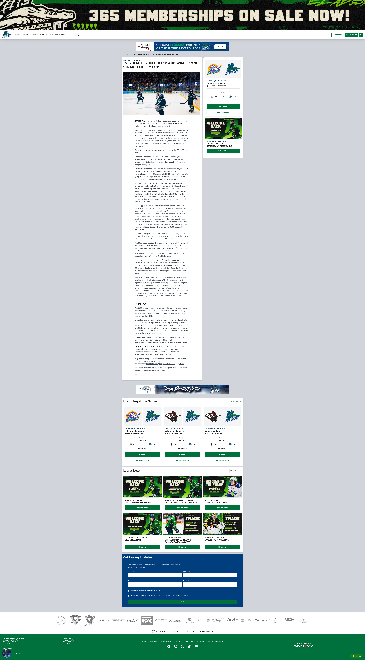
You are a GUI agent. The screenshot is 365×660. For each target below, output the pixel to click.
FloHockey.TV (142, 349)
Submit (182, 602)
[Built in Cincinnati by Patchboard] (303, 645)
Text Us (358, 656)
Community (59, 35)
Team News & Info (29, 35)
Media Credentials (165, 641)
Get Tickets (352, 35)
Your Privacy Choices (197, 641)
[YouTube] (196, 646)
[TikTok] (189, 646)
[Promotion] (182, 15)
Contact (144, 641)
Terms (186, 641)
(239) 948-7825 (7, 648)
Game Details (224, 112)
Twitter (181, 364)
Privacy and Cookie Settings (214, 641)
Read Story (224, 151)
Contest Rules (153, 641)
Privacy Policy (178, 641)
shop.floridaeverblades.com (151, 342)
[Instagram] (175, 646)
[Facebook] (168, 646)
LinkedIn (166, 364)
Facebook (150, 364)
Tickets (16, 35)
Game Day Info (45, 35)
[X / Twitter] (182, 646)
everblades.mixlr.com (163, 354)
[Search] (77, 34)
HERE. (150, 316)
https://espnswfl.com (145, 354)
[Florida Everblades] (6, 34)
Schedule (338, 35)
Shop (69, 35)
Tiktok (172, 364)
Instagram (158, 364)
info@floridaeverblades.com (12, 651)
